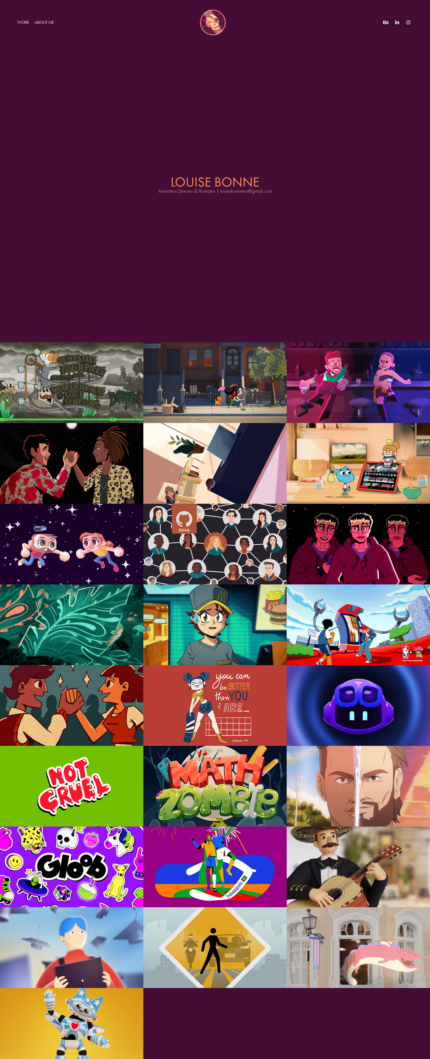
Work (23, 22)
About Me (44, 22)
